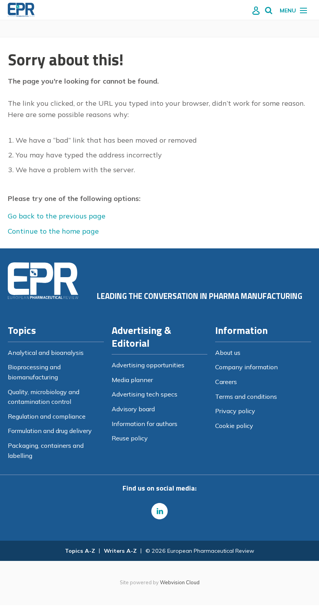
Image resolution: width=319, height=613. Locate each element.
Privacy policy (235, 411)
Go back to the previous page (56, 215)
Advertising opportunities (148, 365)
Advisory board (133, 409)
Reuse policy (130, 438)
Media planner (132, 380)
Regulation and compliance (47, 416)
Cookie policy (234, 426)
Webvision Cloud (180, 582)
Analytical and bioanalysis (46, 352)
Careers (226, 382)
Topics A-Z (80, 550)
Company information (246, 367)
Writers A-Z (120, 550)
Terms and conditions (246, 396)
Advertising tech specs (144, 394)
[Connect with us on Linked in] (159, 511)
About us (227, 352)
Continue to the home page (53, 231)
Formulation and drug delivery (50, 431)
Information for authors (144, 424)
